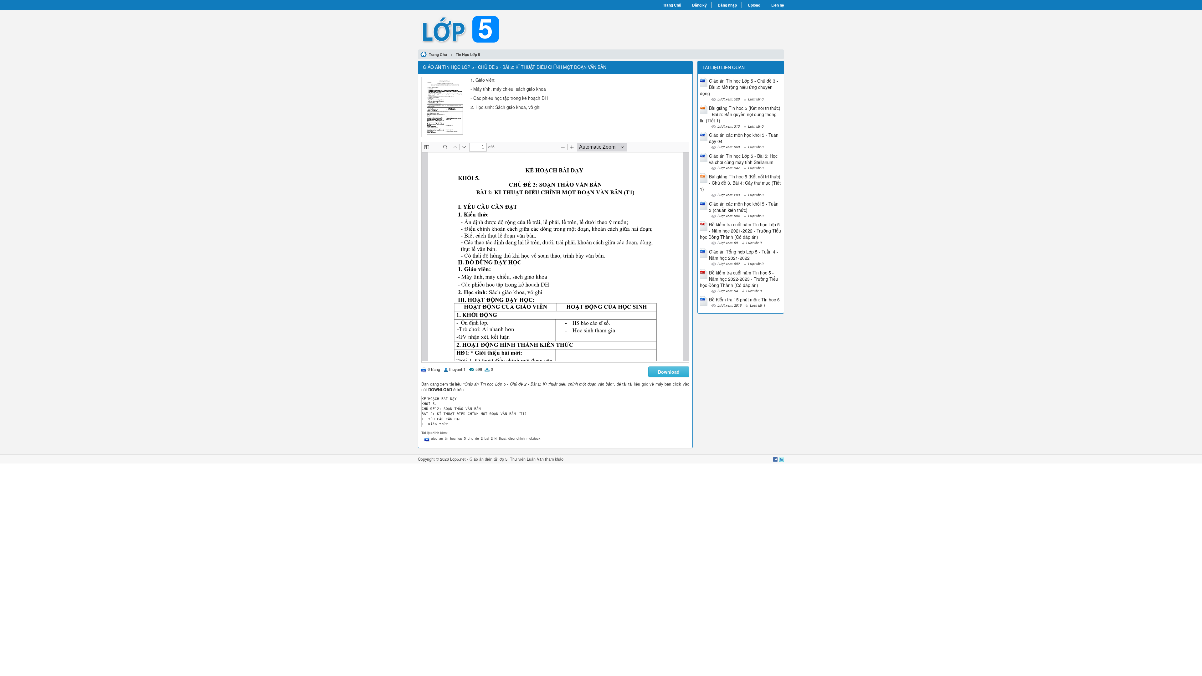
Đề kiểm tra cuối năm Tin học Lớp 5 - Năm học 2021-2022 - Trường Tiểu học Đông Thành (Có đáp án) (740, 230)
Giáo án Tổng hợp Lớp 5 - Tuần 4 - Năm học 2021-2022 (743, 254)
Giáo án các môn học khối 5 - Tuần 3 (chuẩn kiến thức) (743, 207)
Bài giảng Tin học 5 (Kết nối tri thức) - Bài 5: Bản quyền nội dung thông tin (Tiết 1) (740, 114)
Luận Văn (535, 459)
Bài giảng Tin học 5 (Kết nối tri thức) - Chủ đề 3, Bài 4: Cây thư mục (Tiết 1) (740, 182)
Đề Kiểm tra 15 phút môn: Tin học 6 (744, 299)
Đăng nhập (727, 5)
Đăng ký (699, 5)
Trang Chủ (672, 5)
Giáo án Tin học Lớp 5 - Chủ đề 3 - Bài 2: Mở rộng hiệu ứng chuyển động (739, 87)
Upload (754, 5)
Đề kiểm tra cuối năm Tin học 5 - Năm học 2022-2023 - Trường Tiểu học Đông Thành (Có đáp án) (739, 278)
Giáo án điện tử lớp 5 (488, 459)
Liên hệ (777, 5)
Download (669, 372)
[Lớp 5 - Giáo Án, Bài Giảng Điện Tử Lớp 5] (509, 29)
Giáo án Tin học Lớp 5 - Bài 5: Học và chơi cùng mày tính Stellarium (743, 159)
